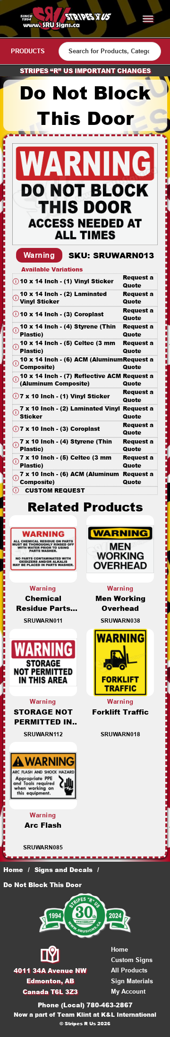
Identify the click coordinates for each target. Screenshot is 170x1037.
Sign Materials (132, 981)
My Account (128, 991)
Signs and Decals (63, 869)
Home (13, 869)
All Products (129, 970)
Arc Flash (43, 825)
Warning (39, 255)
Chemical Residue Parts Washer (43, 608)
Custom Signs (132, 959)
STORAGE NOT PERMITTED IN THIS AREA (43, 722)
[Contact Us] (50, 955)
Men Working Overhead (120, 603)
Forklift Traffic (120, 712)
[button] (85, 281)
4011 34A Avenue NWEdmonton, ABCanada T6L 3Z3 (50, 981)
